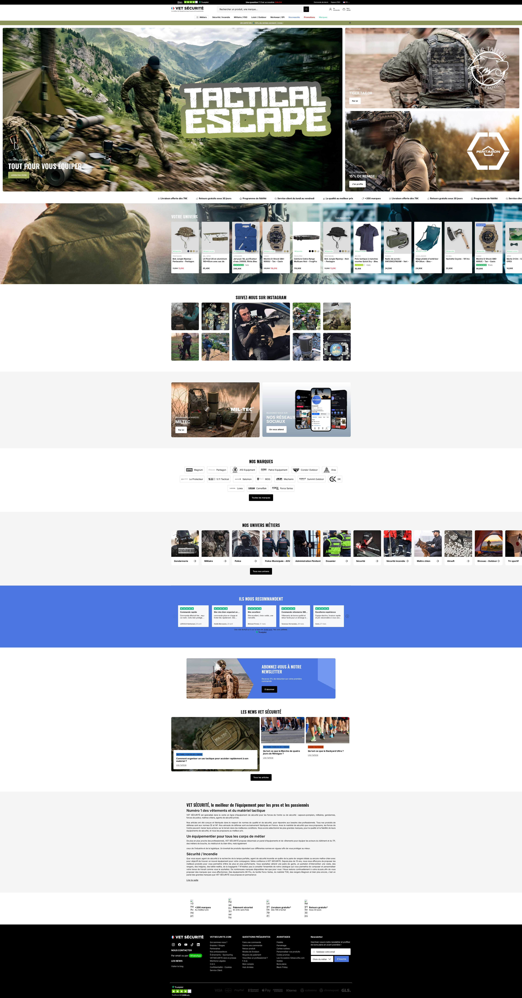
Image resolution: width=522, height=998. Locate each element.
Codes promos (283, 955)
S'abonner (269, 689)
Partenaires (215, 948)
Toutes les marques (261, 497)
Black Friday (282, 967)
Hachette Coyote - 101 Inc (458, 259)
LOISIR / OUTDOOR (315, 747)
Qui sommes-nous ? (218, 942)
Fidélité (280, 942)
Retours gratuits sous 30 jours (212, 198)
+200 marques (370, 198)
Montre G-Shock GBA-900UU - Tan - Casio (274, 260)
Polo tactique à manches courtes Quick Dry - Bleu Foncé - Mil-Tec (366, 261)
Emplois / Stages (217, 945)
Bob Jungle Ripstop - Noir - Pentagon (336, 260)
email (178, 955)
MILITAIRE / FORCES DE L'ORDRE (189, 754)
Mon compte (248, 964)
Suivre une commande (252, 945)
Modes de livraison (250, 951)
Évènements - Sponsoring (221, 955)
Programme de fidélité (251, 198)
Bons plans (281, 964)
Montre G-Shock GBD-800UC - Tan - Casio (486, 260)
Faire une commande (251, 942)
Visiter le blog (177, 966)
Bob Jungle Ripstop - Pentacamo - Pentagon (183, 260)
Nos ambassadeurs (218, 951)
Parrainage (281, 945)
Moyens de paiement (251, 955)
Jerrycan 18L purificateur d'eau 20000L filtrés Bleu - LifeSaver (245, 261)
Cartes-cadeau (283, 948)
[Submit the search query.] (306, 9)
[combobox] (323, 959)
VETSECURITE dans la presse (223, 958)
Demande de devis (321, 2)
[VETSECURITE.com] (187, 9)
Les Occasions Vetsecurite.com (290, 958)
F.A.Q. (245, 961)
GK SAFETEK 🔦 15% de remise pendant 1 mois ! (261, 23)
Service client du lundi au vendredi (292, 198)
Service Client (216, 970)
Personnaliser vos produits (288, 951)
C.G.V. (212, 964)
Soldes (280, 961)
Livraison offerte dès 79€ (170, 198)
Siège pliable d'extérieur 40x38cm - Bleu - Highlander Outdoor (427, 261)
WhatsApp (195, 955)
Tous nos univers (261, 571)
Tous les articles (261, 777)
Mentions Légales (218, 961)
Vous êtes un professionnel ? (255, 958)
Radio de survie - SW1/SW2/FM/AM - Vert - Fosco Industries (397, 261)
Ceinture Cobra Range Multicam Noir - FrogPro (305, 260)
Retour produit (248, 948)
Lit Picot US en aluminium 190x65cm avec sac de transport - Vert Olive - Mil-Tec (215, 262)
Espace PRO (335, 2)
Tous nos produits (343, 218)
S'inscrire (341, 959)
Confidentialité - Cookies (221, 967)
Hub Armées (247, 967)
